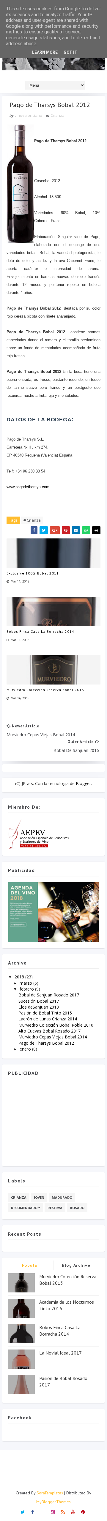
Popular (31, 1265)
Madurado (62, 1197)
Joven (39, 1197)
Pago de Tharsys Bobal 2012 (46, 1043)
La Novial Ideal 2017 (60, 1353)
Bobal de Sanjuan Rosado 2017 (48, 995)
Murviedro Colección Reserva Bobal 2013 (45, 689)
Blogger (83, 783)
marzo (26, 983)
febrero (27, 989)
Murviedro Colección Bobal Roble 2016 (55, 1025)
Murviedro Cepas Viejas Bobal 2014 (52, 1037)
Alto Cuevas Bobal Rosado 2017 (49, 1031)
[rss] (63, 1511)
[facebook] (32, 1511)
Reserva (55, 1208)
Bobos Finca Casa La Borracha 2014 (40, 631)
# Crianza (32, 520)
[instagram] (52, 1511)
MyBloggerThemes (53, 1501)
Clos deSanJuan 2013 (38, 1007)
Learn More (45, 52)
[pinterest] (83, 1511)
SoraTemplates (50, 1493)
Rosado (77, 1208)
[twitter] (22, 1511)
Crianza (57, 115)
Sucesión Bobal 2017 (38, 1001)
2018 (19, 977)
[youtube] (73, 1511)
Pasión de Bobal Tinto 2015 (45, 1013)
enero (25, 1049)
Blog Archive (76, 1265)
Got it (70, 52)
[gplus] (42, 1510)
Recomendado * (25, 1208)
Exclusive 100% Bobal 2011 (33, 573)
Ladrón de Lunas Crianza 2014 (47, 1019)
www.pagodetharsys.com (28, 487)
